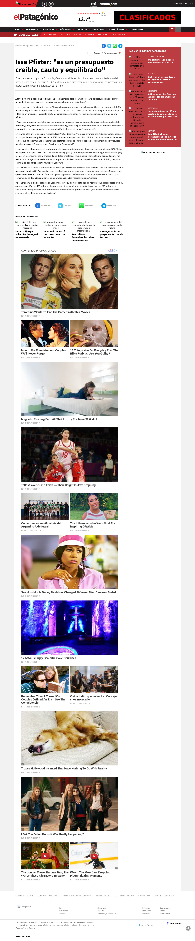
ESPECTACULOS (152, 108)
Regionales (32, 29)
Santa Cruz (98, 29)
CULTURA (89, 34)
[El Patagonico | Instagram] (51, 4)
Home (18, 29)
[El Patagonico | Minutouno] (93, 4)
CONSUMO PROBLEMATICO (49, 895)
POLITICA (65, 34)
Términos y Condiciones (107, 913)
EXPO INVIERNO (143, 895)
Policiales (48, 29)
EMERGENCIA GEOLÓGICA (163, 895)
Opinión (62, 913)
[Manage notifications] (188, 928)
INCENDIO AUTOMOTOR (155, 57)
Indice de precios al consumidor (78, 895)
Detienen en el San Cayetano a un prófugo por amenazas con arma (161, 97)
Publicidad (164, 911)
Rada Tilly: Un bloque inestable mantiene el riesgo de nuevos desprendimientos (162, 137)
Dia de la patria (127, 895)
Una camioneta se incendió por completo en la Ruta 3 (160, 61)
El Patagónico (21, 45)
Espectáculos (116, 29)
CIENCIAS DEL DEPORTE (25, 895)
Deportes (82, 29)
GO (115, 895)
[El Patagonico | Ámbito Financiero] (108, 4)
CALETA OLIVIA (118, 34)
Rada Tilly (151, 131)
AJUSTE (77, 34)
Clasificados (136, 29)
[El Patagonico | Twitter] (28, 4)
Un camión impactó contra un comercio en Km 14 (54, 234)
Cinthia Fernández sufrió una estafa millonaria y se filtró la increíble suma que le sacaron (162, 114)
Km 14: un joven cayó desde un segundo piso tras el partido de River (161, 80)
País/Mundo (65, 29)
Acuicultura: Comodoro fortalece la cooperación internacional (83, 239)
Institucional (165, 913)
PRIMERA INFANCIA (103, 895)
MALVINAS (102, 34)
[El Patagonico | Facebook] (44, 4)
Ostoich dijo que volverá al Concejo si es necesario (26, 234)
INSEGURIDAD (50, 34)
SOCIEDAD (151, 74)
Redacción (146, 913)
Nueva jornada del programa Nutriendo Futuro (111, 234)
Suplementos (165, 908)
